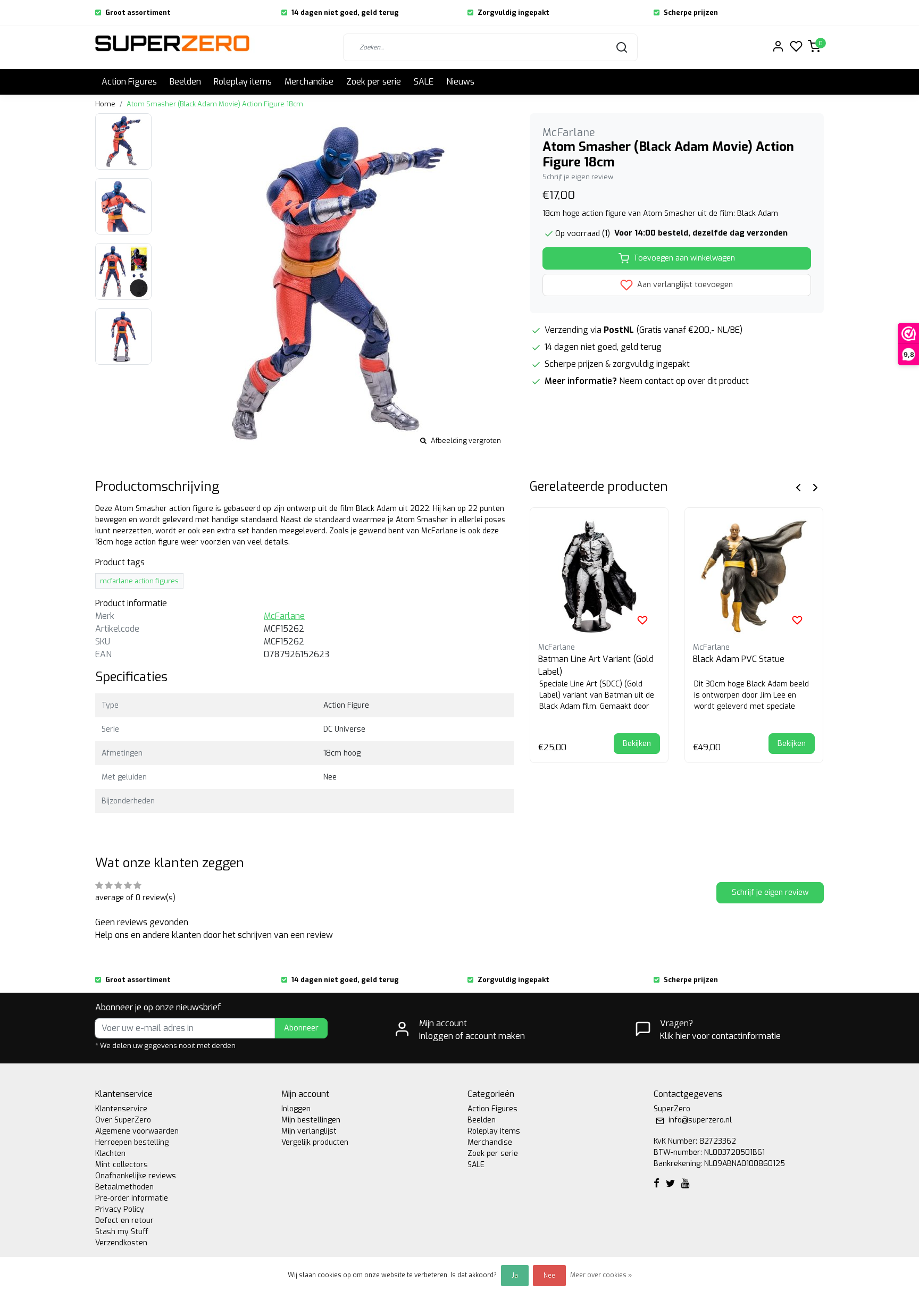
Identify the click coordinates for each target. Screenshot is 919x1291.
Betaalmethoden (124, 1187)
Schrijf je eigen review (577, 176)
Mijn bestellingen (310, 1120)
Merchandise (309, 81)
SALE (423, 81)
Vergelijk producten (314, 1142)
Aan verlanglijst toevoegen (684, 285)
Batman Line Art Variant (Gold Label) (596, 665)
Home (105, 103)
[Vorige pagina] (798, 486)
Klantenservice (121, 1109)
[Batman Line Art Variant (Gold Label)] (599, 577)
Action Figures (129, 81)
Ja (515, 1275)
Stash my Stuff (121, 1232)
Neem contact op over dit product (684, 381)
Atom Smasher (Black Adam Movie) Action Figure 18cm (215, 103)
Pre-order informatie (131, 1198)
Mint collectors (121, 1165)
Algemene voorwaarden (137, 1131)
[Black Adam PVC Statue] (754, 577)
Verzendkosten (121, 1243)
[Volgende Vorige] (815, 486)
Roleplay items (243, 81)
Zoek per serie (373, 81)
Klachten (110, 1154)
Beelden (185, 81)
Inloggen (296, 1109)
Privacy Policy (119, 1209)
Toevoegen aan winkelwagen (684, 258)
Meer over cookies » (601, 1275)
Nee (549, 1275)
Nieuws (460, 81)
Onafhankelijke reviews (135, 1176)
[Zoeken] (621, 47)
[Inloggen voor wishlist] (642, 620)
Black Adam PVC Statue (738, 659)
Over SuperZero (123, 1120)
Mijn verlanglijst (309, 1131)
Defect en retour (124, 1220)
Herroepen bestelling (132, 1142)
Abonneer (301, 1028)
